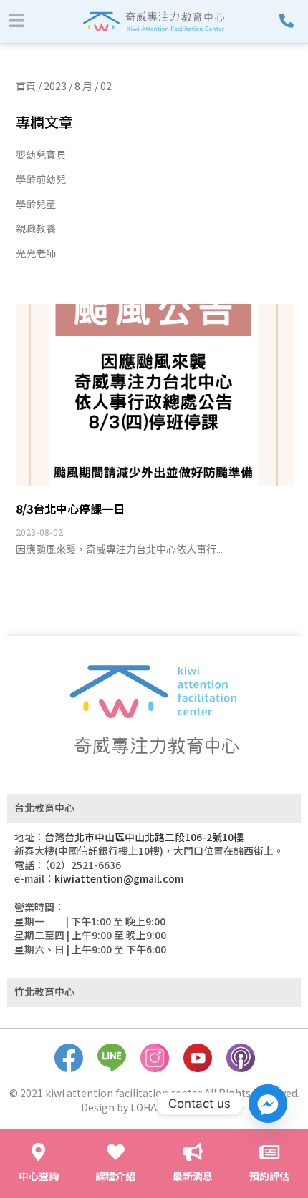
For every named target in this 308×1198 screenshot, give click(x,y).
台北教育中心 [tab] (44, 807)
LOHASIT (151, 1107)
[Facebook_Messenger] (268, 1103)
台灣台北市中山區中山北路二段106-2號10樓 (144, 837)
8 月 (83, 86)
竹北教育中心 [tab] (44, 991)
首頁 (26, 86)
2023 (55, 86)
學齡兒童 (36, 204)
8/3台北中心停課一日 (70, 508)
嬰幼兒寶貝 (41, 155)
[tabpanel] (154, 900)
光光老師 (36, 253)
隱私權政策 (203, 1107)
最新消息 (193, 1176)
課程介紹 (115, 1176)
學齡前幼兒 (41, 179)
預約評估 (269, 1176)
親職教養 (36, 228)
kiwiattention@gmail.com (118, 878)
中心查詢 (39, 1176)
